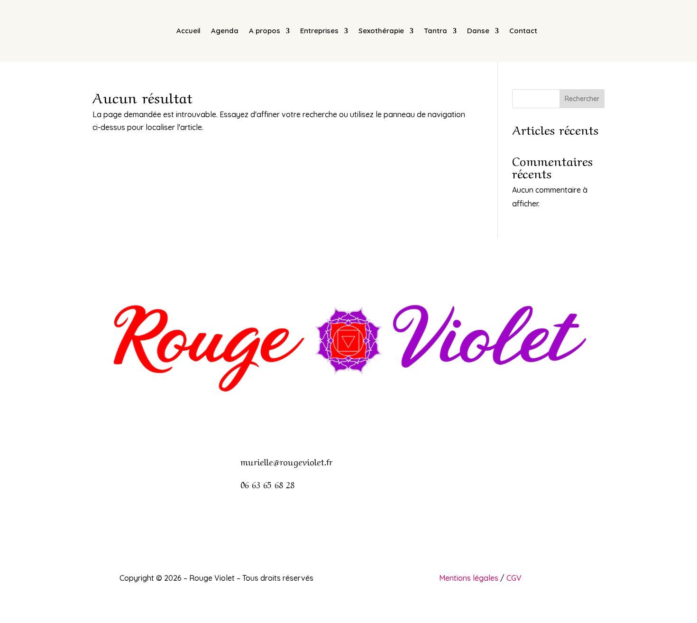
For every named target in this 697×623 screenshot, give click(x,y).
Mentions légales (468, 578)
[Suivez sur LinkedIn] (367, 420)
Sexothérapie (381, 30)
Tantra (435, 30)
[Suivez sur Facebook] (329, 420)
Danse (478, 30)
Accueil (188, 30)
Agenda (224, 30)
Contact (523, 30)
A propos (264, 30)
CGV (514, 578)
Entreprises (319, 30)
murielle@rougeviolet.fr (286, 461)
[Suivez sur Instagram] (348, 420)
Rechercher (582, 98)
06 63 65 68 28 (267, 484)
